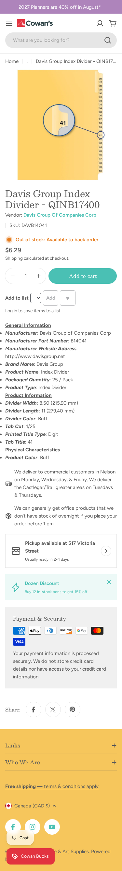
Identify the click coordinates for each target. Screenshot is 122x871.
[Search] (108, 40)
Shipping (14, 258)
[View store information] (106, 551)
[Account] (100, 23)
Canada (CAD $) (32, 806)
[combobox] (61, 40)
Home (12, 61)
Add (50, 298)
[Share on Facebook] (33, 709)
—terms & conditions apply (52, 786)
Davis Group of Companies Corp (59, 215)
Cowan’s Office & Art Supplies (56, 851)
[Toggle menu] (9, 23)
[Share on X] (53, 709)
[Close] (109, 582)
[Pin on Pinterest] (72, 709)
